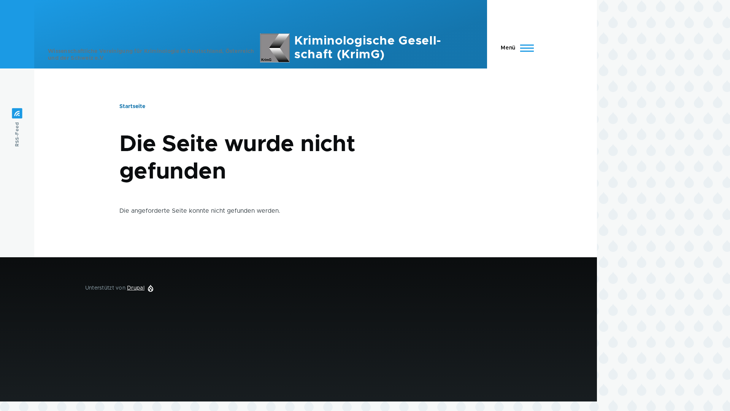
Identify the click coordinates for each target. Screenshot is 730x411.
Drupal (135, 288)
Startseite (132, 106)
